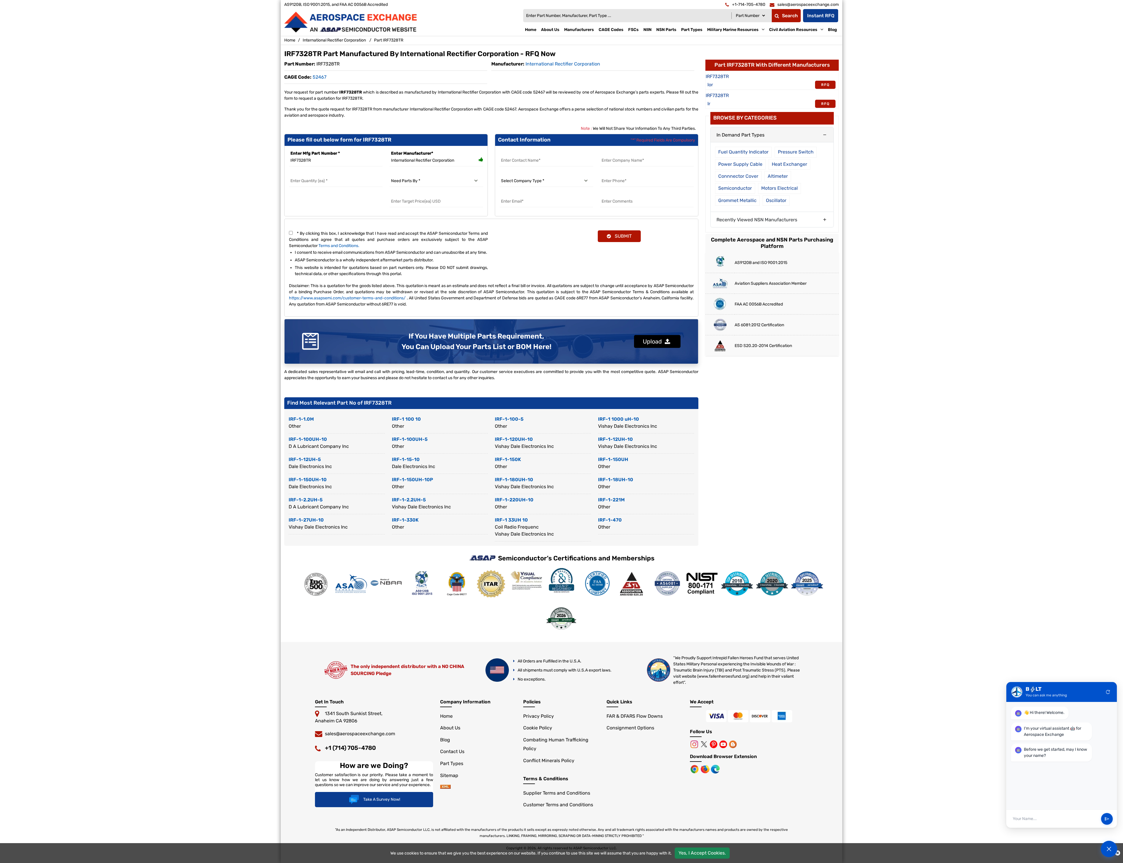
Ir (708, 103)
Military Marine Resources (733, 29)
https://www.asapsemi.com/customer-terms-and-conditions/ (347, 298)
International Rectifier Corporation (334, 40)
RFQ (825, 85)
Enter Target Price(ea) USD (416, 194)
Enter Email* (512, 194)
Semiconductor (735, 188)
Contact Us (452, 751)
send (1107, 819)
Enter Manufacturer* (412, 153)
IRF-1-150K (508, 459)
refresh (1108, 691)
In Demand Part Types (740, 135)
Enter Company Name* (623, 153)
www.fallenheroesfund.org (723, 676)
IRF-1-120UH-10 (514, 439)
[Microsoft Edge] (715, 768)
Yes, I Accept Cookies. (702, 853)
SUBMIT (622, 236)
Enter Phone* (613, 173)
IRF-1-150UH (613, 459)
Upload (654, 341)
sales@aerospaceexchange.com (360, 733)
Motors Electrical (779, 188)
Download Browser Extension (723, 756)
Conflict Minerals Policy (548, 760)
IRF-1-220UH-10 (514, 500)
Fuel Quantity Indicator (743, 152)
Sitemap (449, 775)
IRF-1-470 (610, 520)
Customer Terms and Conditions (558, 804)
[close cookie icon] (1117, 853)
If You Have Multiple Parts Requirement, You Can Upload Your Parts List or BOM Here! (477, 341)
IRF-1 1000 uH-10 (618, 419)
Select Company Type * (523, 173)
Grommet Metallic (737, 200)
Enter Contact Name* (521, 153)
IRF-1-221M (611, 500)
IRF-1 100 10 (406, 419)
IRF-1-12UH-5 (305, 459)
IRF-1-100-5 (509, 419)
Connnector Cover (738, 176)
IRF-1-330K (405, 520)
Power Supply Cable (740, 164)
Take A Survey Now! (381, 799)
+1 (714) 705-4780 (350, 747)
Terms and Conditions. (338, 245)
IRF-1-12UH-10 (615, 439)
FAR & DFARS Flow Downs (635, 716)
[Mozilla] (705, 768)
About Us (550, 29)
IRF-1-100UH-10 (308, 439)
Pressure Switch (796, 152)
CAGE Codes (611, 29)
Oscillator (776, 200)
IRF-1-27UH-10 (306, 520)
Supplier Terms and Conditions (556, 793)
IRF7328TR (717, 76)
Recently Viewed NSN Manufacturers (756, 219)
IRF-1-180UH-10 (514, 479)
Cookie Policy (537, 728)
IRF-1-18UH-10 (615, 479)
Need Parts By (404, 173)
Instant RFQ (820, 15)
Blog (832, 29)
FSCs (633, 29)
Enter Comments (617, 194)
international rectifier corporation (563, 64)
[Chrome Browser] (695, 768)
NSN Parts (666, 29)
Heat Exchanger (789, 164)
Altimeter (778, 176)
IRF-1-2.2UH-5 (306, 500)
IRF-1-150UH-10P (412, 479)
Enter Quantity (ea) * (309, 173)
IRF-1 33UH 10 (511, 520)
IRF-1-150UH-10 (308, 479)
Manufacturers (579, 29)
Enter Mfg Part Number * (315, 153)
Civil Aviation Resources (793, 29)
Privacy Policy (538, 716)
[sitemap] (445, 787)
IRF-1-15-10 (406, 459)
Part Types (691, 29)
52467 (319, 77)
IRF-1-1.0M (301, 419)
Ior (710, 84)
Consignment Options (630, 728)
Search (790, 15)
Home (530, 29)
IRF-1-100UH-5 (410, 439)
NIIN (647, 29)
